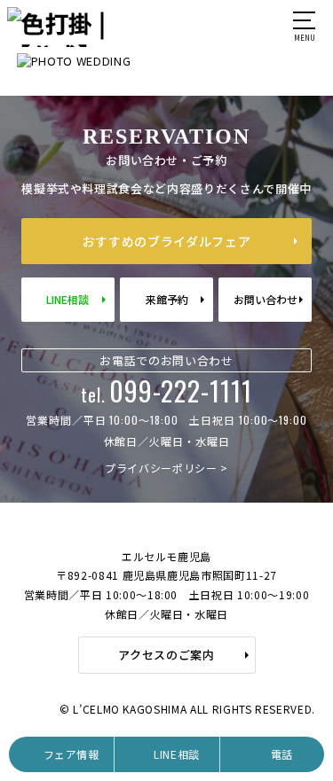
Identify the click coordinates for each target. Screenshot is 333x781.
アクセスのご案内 (166, 654)
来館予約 (167, 299)
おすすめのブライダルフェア (166, 241)
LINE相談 (67, 299)
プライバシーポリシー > (166, 468)
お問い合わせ (265, 299)
